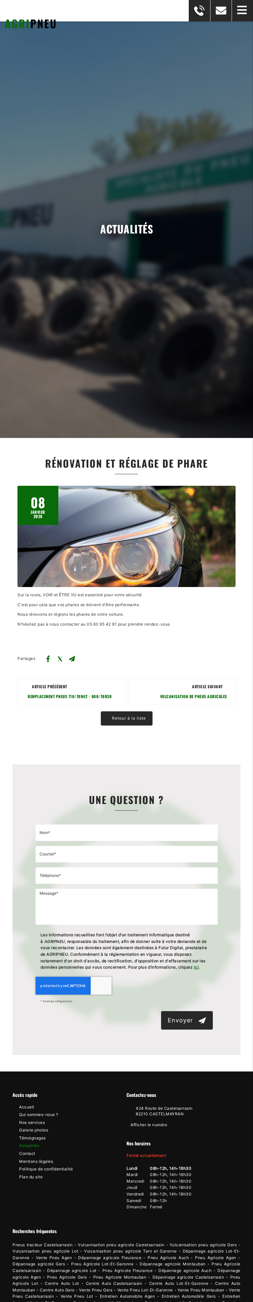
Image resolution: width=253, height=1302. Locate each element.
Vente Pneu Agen (54, 1258)
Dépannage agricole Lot (71, 1270)
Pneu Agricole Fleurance (127, 1270)
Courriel (127, 841)
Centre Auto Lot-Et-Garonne (179, 1283)
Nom (127, 820)
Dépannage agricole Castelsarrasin (188, 1277)
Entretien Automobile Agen (127, 1296)
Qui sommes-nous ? (38, 1114)
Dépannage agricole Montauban (172, 1264)
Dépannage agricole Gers (39, 1264)
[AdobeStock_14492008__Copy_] (126, 536)
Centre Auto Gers (57, 1290)
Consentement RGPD (127, 925)
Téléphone (127, 862)
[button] (242, 10)
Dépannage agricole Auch (184, 1270)
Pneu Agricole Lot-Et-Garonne (102, 1264)
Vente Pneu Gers (95, 1290)
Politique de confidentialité (46, 1169)
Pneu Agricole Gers (67, 1277)
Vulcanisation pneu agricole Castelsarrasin (121, 1245)
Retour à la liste (128, 718)
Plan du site (30, 1177)
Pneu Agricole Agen (215, 1258)
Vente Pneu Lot (77, 1296)
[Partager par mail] (72, 659)
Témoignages (32, 1138)
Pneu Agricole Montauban (120, 1277)
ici (196, 967)
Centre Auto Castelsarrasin (114, 1283)
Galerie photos (33, 1130)
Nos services (32, 1122)
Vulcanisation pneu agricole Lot (45, 1251)
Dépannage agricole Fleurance (109, 1258)
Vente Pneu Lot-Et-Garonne (145, 1290)
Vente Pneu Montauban (201, 1290)
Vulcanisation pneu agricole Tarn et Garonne (130, 1251)
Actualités (29, 1145)
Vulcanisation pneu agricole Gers (203, 1245)
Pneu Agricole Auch (168, 1258)
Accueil (26, 1107)
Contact (27, 1153)
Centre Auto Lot (62, 1283)
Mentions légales (36, 1161)
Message (127, 884)
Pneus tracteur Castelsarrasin (42, 1245)
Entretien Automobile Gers (189, 1296)
